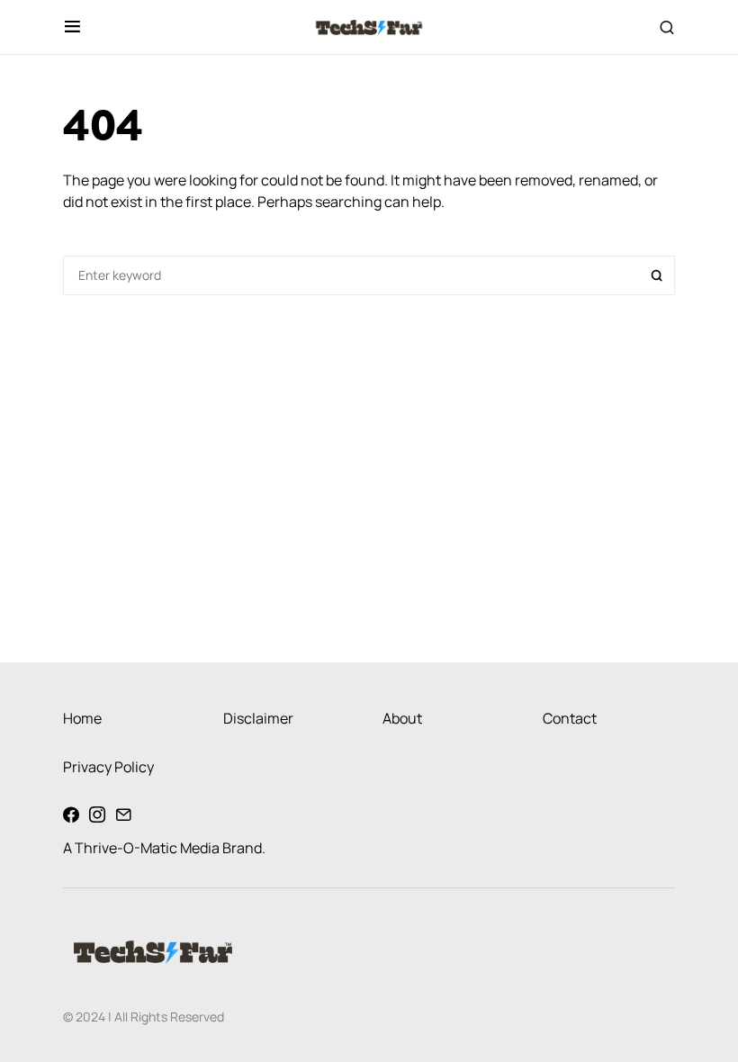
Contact (570, 718)
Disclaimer (258, 718)
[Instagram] (97, 814)
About (402, 718)
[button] (72, 27)
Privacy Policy (108, 767)
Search (657, 275)
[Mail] (123, 814)
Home (82, 718)
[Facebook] (71, 814)
